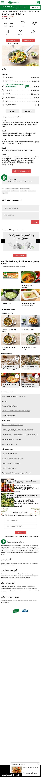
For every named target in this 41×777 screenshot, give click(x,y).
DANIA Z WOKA (23, 190)
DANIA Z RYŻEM (15, 188)
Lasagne (4, 401)
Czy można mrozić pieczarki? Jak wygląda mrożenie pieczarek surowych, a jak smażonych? (10, 368)
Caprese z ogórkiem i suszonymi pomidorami (16, 473)
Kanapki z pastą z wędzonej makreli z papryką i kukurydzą (20, 434)
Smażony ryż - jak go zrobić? (9, 385)
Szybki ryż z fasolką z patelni (9, 330)
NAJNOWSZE (4, 193)
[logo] (13, 2)
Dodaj (35, 222)
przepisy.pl (7, 18)
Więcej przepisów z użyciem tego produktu (13, 266)
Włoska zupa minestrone (9, 444)
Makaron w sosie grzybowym (11, 463)
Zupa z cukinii (6, 303)
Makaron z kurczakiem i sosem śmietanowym (16, 411)
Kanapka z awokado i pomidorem (12, 425)
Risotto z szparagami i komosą (9, 348)
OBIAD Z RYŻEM (31, 190)
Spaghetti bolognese (8, 415)
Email (12, 111)
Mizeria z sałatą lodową (9, 468)
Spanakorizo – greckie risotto (28, 348)
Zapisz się (20, 533)
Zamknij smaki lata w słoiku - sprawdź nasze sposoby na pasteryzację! (21, 481)
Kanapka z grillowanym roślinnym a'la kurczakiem (17, 430)
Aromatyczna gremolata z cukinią (12, 458)
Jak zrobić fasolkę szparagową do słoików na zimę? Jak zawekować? (22, 496)
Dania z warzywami (34, 11)
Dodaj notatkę (22, 171)
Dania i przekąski (13, 11)
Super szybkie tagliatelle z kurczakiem (14, 396)
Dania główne (23, 11)
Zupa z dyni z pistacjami (9, 453)
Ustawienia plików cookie (11, 775)
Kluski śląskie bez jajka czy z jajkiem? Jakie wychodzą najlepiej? (29, 368)
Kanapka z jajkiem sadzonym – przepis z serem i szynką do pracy (30, 385)
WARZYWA (8, 188)
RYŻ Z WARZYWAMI (6, 190)
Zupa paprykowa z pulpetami (27, 286)
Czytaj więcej (18, 491)
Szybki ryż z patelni (27, 330)
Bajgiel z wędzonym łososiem (11, 439)
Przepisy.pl (4, 11)
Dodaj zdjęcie (19, 255)
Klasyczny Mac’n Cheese (9, 406)
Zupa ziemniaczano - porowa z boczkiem (28, 304)
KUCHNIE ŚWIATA (15, 190)
